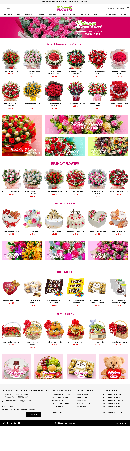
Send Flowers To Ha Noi (111, 403)
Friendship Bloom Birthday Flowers (54, 72)
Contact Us (56, 415)
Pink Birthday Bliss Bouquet (97, 193)
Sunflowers (81, 406)
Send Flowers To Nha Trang (113, 412)
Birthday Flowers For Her (11, 192)
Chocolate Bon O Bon (11, 300)
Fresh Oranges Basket (54, 342)
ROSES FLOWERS (82, 394)
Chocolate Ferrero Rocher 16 (33, 301)
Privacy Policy (57, 412)
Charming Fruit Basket (76, 342)
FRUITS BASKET (110, 14)
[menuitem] (12, 14)
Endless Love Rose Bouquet (54, 104)
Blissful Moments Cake (75, 231)
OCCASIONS (30, 14)
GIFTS (123, 14)
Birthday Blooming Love (119, 103)
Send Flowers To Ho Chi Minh (113, 400)
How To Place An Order (60, 403)
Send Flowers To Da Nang (112, 406)
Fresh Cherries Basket (119, 342)
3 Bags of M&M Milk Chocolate (54, 301)
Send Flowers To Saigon (112, 397)
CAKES (97, 14)
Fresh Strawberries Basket (11, 342)
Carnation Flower (83, 403)
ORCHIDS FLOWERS (83, 397)
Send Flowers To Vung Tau (112, 415)
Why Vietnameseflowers (61, 394)
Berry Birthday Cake (11, 231)
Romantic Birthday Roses (119, 72)
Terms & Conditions (59, 409)
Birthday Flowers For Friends (32, 104)
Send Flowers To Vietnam (112, 394)
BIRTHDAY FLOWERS (12, 14)
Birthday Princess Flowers (10, 104)
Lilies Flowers (82, 400)
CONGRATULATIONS (68, 14)
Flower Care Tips (58, 406)
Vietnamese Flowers (67, 423)
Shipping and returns (60, 397)
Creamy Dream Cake (118, 231)
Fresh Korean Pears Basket (32, 343)
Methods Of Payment (59, 400)
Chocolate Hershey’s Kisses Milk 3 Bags (118, 301)
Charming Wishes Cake (97, 231)
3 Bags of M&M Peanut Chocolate (75, 301)
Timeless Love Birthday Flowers (97, 104)
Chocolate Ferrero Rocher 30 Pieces (97, 301)
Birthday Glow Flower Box (97, 72)
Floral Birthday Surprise (76, 103)
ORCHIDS (52, 14)
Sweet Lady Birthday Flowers (32, 193)
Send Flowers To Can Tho (112, 409)
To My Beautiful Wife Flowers (75, 72)
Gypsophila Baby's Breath (86, 409)
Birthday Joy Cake (54, 231)
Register (120, 8)
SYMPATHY (85, 14)
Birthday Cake (33, 231)
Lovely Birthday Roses (11, 71)
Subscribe (33, 414)
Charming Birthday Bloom (118, 192)
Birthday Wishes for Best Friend (32, 72)
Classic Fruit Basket (97, 342)
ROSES (41, 14)
